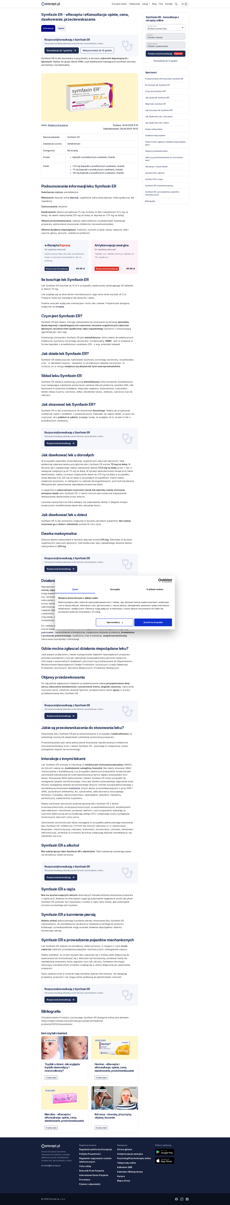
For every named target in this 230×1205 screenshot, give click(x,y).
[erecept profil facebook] (176, 1199)
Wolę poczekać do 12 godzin (97, 50)
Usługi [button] (145, 4)
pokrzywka (47, 632)
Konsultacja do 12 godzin (166, 60)
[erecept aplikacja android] (172, 1152)
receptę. (59, 306)
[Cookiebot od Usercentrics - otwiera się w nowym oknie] (160, 581)
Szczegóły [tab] (115, 589)
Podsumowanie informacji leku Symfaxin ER (164, 78)
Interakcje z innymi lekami (156, 166)
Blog (154, 4)
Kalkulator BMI (124, 1167)
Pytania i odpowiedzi (89, 1184)
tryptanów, (75, 788)
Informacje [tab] (48, 28)
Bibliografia (150, 201)
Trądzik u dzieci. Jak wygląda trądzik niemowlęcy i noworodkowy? (62, 1067)
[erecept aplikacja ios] (172, 1160)
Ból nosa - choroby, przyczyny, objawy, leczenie (113, 1116)
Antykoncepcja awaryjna (111, 245)
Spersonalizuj (113, 622)
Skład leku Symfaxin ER (155, 104)
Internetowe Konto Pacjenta (93, 1175)
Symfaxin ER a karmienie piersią (159, 185)
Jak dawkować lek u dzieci (157, 123)
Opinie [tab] (61, 28)
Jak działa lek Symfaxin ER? (157, 97)
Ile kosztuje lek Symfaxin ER (157, 85)
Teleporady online (126, 1162)
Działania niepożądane (155, 135)
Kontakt (168, 4)
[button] (176, 4)
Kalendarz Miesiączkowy (130, 1171)
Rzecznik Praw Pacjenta (91, 1170)
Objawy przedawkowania (156, 151)
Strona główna (124, 1149)
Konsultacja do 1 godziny (59, 50)
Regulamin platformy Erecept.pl (95, 1149)
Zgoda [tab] (75, 589)
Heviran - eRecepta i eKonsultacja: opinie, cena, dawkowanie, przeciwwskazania (114, 1067)
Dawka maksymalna (153, 129)
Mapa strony (123, 1180)
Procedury (84, 1179)
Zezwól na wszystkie (153, 622)
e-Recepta (57, 245)
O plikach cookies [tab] (155, 589)
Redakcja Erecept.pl (58, 125)
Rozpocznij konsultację (57, 269)
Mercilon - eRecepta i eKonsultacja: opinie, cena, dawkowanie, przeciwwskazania (64, 1117)
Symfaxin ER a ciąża (154, 179)
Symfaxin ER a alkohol (155, 173)
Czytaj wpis (51, 1077)
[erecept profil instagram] (181, 1199)
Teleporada (134, 4)
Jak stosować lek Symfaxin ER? (159, 110)
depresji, (74, 197)
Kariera (121, 1176)
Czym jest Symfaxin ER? (155, 91)
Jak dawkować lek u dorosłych (159, 116)
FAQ (161, 4)
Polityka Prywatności (90, 1154)
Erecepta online (119, 4)
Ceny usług (85, 1166)
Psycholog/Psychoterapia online (134, 1158)
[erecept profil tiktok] (187, 1199)
